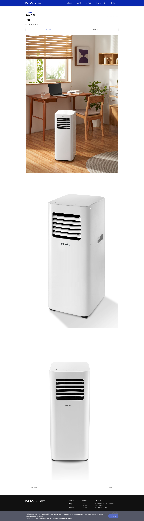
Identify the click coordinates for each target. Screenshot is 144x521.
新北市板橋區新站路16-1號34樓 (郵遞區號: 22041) (106, 504)
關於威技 (69, 3)
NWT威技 (34, 3)
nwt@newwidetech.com (101, 507)
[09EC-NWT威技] (29, 24)
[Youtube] (104, 3)
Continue (113, 516)
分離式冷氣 (84, 507)
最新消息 (88, 3)
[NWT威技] (35, 501)
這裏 (71, 518)
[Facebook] (107, 3)
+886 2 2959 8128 (99, 505)
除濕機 (83, 504)
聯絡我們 (98, 3)
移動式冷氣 (84, 505)
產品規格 (95, 30)
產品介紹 (79, 3)
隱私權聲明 (39, 516)
